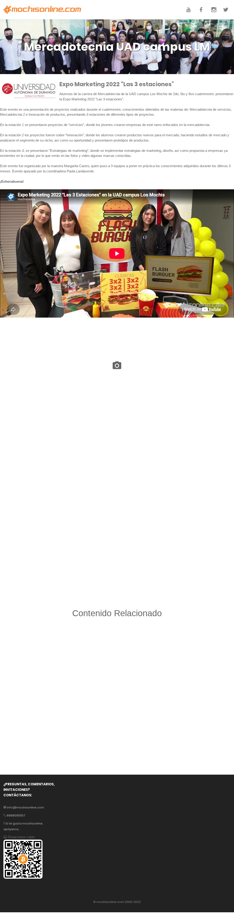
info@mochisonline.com (25, 807)
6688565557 (15, 815)
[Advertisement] (117, 675)
